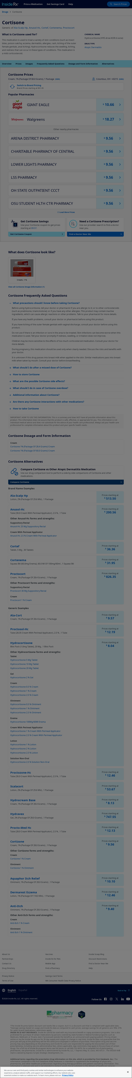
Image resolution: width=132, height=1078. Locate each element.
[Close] (128, 1072)
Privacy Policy (67, 1075)
